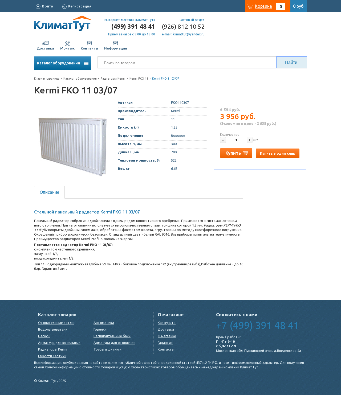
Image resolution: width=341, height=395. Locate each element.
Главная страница (46, 78)
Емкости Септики (52, 356)
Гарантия (165, 342)
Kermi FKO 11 (138, 78)
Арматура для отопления (114, 342)
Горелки (100, 329)
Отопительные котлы (56, 322)
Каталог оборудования (59, 63)
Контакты (166, 349)
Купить (233, 152)
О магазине (167, 336)
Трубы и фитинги (107, 349)
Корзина (263, 6)
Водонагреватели (52, 329)
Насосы (44, 336)
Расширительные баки (112, 336)
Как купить (167, 322)
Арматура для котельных (59, 342)
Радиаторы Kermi (113, 78)
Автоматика (104, 322)
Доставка (166, 329)
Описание (49, 192)
